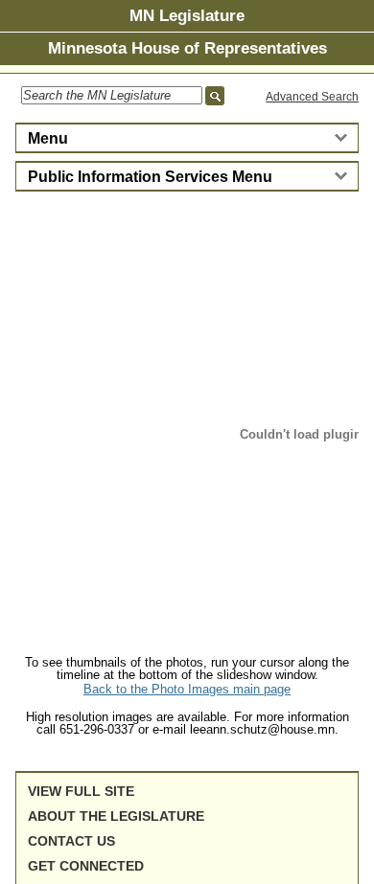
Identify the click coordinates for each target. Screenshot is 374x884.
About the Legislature (116, 816)
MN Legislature (187, 15)
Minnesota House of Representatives (187, 47)
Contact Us (71, 841)
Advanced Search (312, 96)
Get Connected (86, 865)
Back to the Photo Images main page (187, 689)
